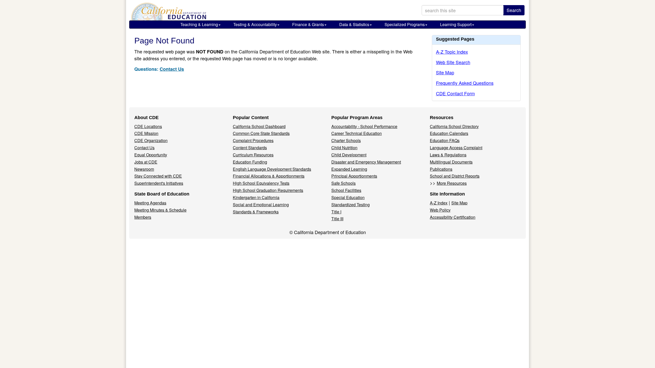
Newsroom (144, 169)
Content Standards (250, 148)
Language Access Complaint (456, 148)
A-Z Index (438, 203)
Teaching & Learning (199, 24)
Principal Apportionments (354, 176)
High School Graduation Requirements (268, 190)
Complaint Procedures (253, 140)
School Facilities (346, 190)
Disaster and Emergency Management (366, 162)
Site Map (445, 72)
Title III (337, 219)
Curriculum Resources (253, 155)
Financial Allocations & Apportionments (268, 176)
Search (514, 10)
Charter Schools (346, 140)
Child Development (348, 155)
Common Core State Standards (261, 133)
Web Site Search (453, 62)
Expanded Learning (349, 169)
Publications (441, 169)
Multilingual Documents (451, 162)
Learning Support (456, 24)
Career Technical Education (356, 133)
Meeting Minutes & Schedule (160, 210)
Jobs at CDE (145, 162)
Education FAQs (445, 140)
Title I (336, 212)
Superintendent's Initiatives (158, 183)
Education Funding (250, 162)
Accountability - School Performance (364, 126)
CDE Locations (148, 126)
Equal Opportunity (150, 155)
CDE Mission (146, 133)
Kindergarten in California (256, 197)
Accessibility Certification (452, 217)
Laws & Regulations (448, 155)
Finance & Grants (308, 24)
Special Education (348, 197)
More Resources (452, 183)
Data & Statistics (354, 24)
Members (142, 217)
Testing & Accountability (255, 24)
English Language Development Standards (272, 169)
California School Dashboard (259, 126)
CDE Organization (151, 140)
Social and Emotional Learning (261, 205)
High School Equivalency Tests (261, 183)
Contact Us (172, 69)
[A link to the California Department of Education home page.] (168, 11)
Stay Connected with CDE (158, 176)
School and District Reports (454, 176)
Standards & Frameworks (256, 212)
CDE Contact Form (455, 93)
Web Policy (440, 210)
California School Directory (454, 126)
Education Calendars (449, 133)
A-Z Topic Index (452, 51)
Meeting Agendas (150, 203)
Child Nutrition (344, 148)
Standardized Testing (350, 205)
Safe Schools (343, 183)
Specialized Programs (405, 24)
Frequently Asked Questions (465, 82)
